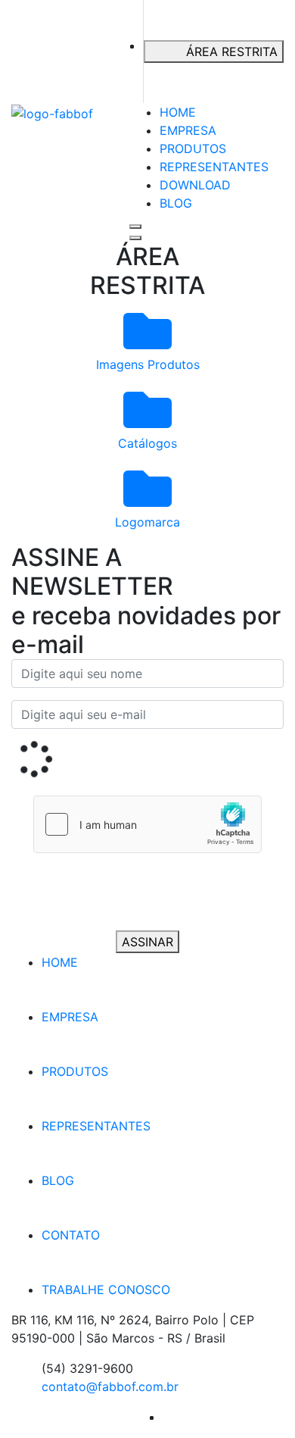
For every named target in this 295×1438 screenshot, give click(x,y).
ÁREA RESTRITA (232, 51)
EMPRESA (188, 130)
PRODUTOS (193, 148)
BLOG (176, 203)
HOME (178, 112)
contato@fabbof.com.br (110, 1386)
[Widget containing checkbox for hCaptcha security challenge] (147, 824)
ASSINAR (147, 941)
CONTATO (71, 1235)
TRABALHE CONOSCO (106, 1289)
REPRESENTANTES (214, 166)
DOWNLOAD (195, 184)
